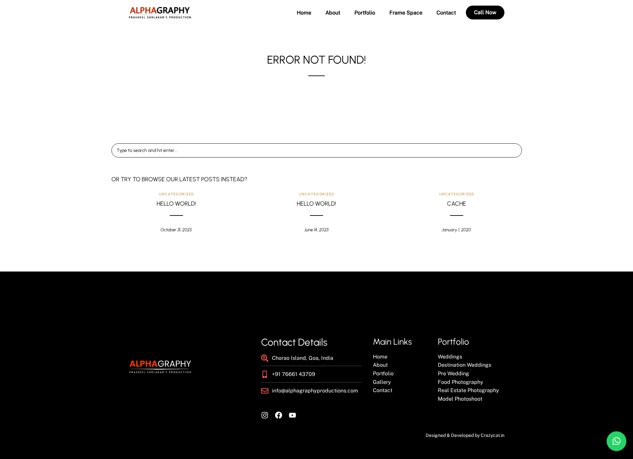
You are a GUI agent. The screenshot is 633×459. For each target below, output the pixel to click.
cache (456, 203)
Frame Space (405, 12)
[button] (616, 441)
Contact (446, 12)
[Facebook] (278, 415)
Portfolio (364, 12)
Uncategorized (176, 194)
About (332, 12)
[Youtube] (292, 415)
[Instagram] (264, 415)
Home (304, 12)
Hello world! (176, 203)
